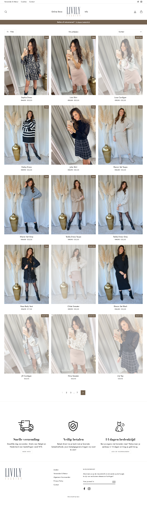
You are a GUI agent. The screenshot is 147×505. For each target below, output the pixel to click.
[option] (73, 22)
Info (86, 11)
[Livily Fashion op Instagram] (89, 488)
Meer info (26, 451)
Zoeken (56, 470)
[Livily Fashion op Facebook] (84, 488)
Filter (12, 32)
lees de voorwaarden (120, 451)
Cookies (24, 2)
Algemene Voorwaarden (62, 477)
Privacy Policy (58, 481)
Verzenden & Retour (11, 2)
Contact (32, 2)
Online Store (57, 11)
